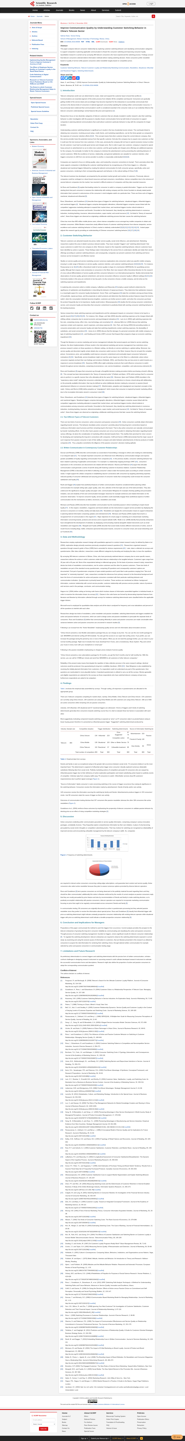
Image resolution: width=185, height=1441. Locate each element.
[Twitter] (31, 308)
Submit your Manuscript (99, 1438)
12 (129, 227)
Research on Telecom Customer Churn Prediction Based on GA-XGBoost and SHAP (41, 82)
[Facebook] (38, 308)
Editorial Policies (89, 1419)
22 (151, 276)
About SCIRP (90, 1413)
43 (136, 462)
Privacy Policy (141, 1428)
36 (112, 377)
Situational (142, 68)
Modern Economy (38, 146)
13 (132, 227)
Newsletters (134, 68)
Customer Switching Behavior (70, 68)
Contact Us (34, 127)
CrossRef (100, 986)
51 (122, 545)
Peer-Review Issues (91, 1425)
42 (111, 459)
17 (132, 230)
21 (148, 276)
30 (83, 316)
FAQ (32, 131)
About (93, 10)
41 (75, 456)
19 (138, 230)
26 (71, 316)
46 (74, 485)
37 (99, 386)
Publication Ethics (143, 1419)
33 (70, 337)
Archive (34, 36)
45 (77, 479)
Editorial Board (37, 40)
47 (66, 508)
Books (71, 10)
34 (72, 357)
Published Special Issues (40, 107)
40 (69, 443)
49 (109, 514)
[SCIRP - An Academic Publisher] (43, 3)
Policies (140, 1413)
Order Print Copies (112, 1419)
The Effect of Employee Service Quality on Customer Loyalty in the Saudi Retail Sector (42, 69)
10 (86, 201)
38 (103, 392)
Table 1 (62, 688)
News (82, 10)
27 (74, 316)
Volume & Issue (111, 1428)
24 (121, 293)
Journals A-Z (66, 1416)
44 (131, 464)
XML (93, 42)
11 (126, 227)
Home (35, 10)
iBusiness (63, 23)
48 (101, 511)
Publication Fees (38, 44)
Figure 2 (72, 803)
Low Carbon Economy (39, 224)
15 (138, 227)
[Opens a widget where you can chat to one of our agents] (177, 1437)
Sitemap (65, 1425)
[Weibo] (51, 308)
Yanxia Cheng (75, 36)
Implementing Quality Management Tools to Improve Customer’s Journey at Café (42, 62)
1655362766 (38, 328)
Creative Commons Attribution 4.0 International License (108, 1404)
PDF (82, 42)
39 (120, 422)
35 (83, 363)
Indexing (35, 48)
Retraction (140, 1425)
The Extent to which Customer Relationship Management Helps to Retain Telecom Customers (43, 89)
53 (123, 666)
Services (105, 10)
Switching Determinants (85, 71)
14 (135, 227)
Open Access (141, 1416)
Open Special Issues (38, 102)
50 (71, 532)
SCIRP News (117, 1438)
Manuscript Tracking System (115, 1416)
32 (86, 331)
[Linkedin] (44, 308)
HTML (88, 42)
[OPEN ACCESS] (129, 3)
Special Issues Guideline (40, 111)
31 (118, 319)
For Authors (88, 1422)
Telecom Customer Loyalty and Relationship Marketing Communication (105, 68)
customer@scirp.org (41, 320)
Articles (47, 10)
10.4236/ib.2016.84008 (72, 42)
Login (151, 4)
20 (142, 264)
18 (135, 230)
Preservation (141, 1422)
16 (129, 230)
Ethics (86, 1416)
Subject (64, 1419)
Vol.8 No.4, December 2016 (78, 23)
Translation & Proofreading (115, 1422)
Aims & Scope (37, 27)
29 (80, 316)
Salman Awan (65, 36)
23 (116, 287)
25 (119, 302)
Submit (118, 10)
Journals (59, 10)
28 (77, 316)
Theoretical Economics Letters (42, 248)
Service (109, 1413)
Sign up (83, 1438)
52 (97, 594)
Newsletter (34, 119)
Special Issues (89, 1431)
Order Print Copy (36, 123)
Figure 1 (96, 779)
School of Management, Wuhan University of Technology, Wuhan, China (84, 39)
